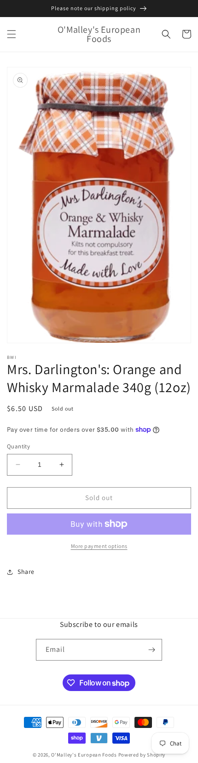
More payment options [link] (99, 545)
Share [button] (26, 571)
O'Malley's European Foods (84, 754)
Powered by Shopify (142, 754)
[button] (11, 34)
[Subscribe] (151, 650)
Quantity (18, 446)
